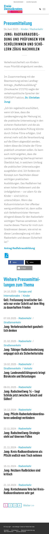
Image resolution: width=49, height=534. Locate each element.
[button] (16, 262)
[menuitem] (18, 2)
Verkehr (28, 368)
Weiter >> (28, 505)
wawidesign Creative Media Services (23, 527)
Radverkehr (36, 29)
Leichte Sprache (31, 2)
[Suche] (39, 9)
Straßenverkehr (12, 322)
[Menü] (44, 9)
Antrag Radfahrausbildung (19, 248)
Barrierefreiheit (18, 2)
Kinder (24, 29)
